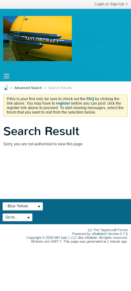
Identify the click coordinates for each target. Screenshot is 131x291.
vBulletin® (99, 234)
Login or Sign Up (109, 4)
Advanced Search (28, 88)
